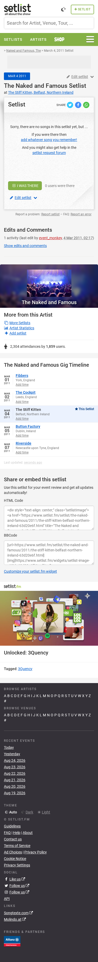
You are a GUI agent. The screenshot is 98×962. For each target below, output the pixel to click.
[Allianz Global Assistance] (12, 941)
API (7, 899)
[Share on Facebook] (78, 105)
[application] (49, 618)
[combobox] (49, 23)
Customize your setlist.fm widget (30, 571)
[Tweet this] (70, 105)
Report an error (81, 214)
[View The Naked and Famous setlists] (49, 280)
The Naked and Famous (35, 85)
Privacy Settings (17, 865)
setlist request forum (49, 153)
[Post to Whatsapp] (86, 105)
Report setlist (50, 214)
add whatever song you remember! (49, 140)
